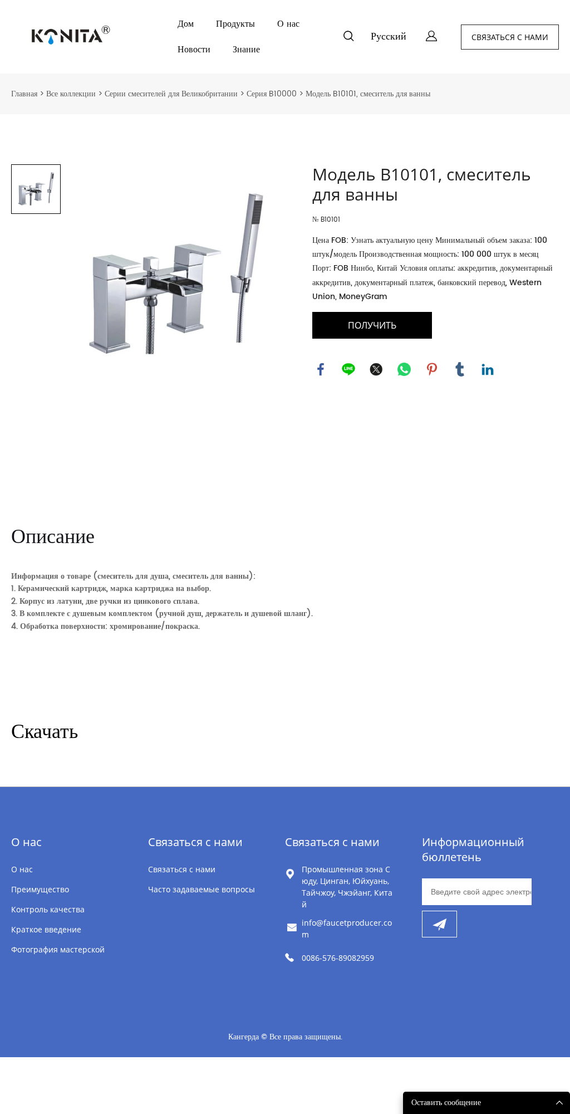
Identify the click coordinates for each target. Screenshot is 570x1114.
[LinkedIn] (487, 369)
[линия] (348, 369)
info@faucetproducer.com (347, 928)
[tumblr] (459, 369)
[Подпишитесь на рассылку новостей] (439, 924)
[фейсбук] (320, 369)
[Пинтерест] (432, 369)
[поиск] (348, 38)
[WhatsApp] (404, 369)
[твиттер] (376, 369)
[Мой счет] (431, 37)
